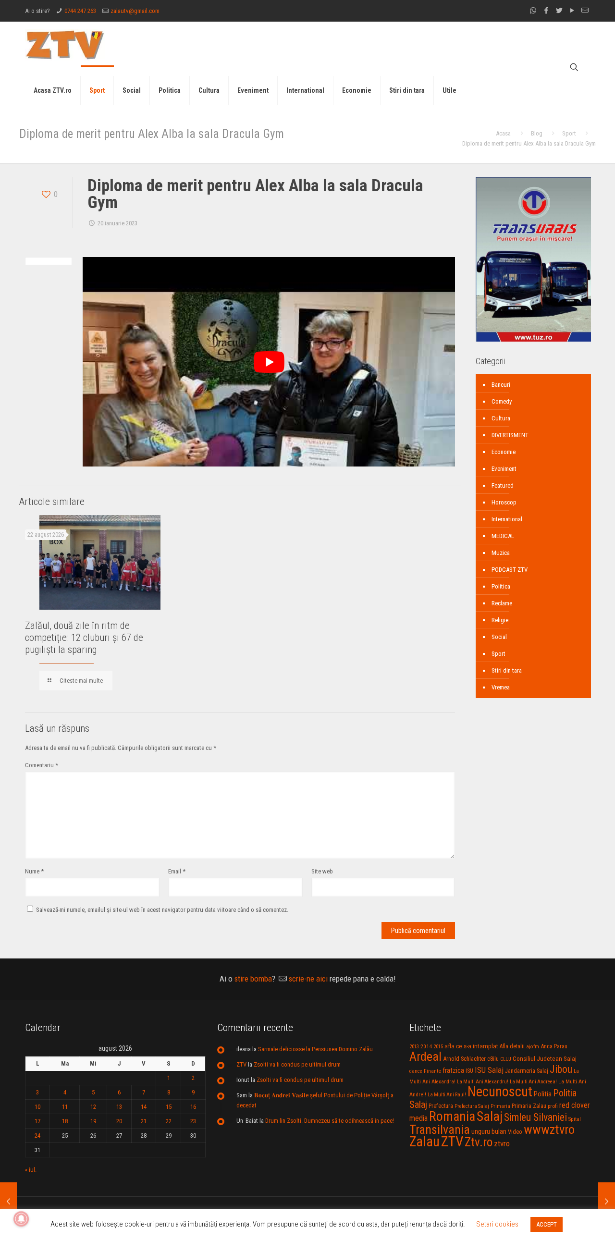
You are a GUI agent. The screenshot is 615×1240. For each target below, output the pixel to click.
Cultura (501, 418)
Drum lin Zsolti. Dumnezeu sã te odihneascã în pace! (329, 1120)
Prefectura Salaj (472, 1106)
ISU (469, 1071)
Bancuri (501, 384)
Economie (504, 451)
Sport (569, 133)
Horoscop (504, 502)
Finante (432, 1071)
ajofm (532, 1047)
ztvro (502, 1143)
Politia (543, 1094)
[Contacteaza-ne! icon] (585, 10)
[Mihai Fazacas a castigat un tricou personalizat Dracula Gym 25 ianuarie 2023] (606, 1201)
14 (144, 1106)
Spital (574, 1119)
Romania (452, 1116)
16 (193, 1106)
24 (37, 1135)
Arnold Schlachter (464, 1058)
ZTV (241, 1064)
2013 (414, 1047)
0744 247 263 (80, 10)
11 (65, 1106)
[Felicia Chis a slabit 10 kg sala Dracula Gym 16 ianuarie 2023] (8, 1201)
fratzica (453, 1070)
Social (499, 636)
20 (119, 1121)
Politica (501, 586)
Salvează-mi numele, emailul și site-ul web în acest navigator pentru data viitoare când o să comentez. (162, 909)
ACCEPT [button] (546, 1224)
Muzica (501, 552)
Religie (500, 620)
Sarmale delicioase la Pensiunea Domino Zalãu (315, 1049)
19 (93, 1121)
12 (93, 1106)
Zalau (424, 1141)
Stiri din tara (507, 670)
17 (37, 1121)
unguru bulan (488, 1131)
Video (515, 1131)
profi (553, 1106)
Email (176, 871)
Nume (34, 871)
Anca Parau (554, 1046)
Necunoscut (499, 1091)
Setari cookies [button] (497, 1224)
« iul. (31, 1169)
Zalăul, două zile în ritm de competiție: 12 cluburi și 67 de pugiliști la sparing (84, 637)
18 (65, 1121)
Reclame (502, 603)
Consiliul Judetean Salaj (545, 1058)
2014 (426, 1046)
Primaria (500, 1106)
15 (169, 1106)
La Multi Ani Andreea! (533, 1082)
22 (169, 1121)
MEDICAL (503, 536)
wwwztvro (549, 1129)
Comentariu (41, 765)
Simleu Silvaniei (535, 1117)
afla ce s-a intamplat (471, 1046)
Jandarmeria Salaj (526, 1070)
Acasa (503, 133)
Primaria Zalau (529, 1106)
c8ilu (493, 1058)
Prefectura (441, 1106)
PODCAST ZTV (510, 569)
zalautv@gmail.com (135, 10)
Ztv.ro (478, 1142)
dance (415, 1071)
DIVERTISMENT (510, 435)
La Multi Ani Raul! (447, 1095)
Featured (503, 485)
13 (119, 1106)
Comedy (502, 401)
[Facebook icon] (546, 10)
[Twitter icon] (559, 10)
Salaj (490, 1116)
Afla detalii (512, 1046)
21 (144, 1121)
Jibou (561, 1069)
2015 (438, 1047)
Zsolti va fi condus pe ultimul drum (297, 1064)
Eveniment (504, 468)
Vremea (501, 687)
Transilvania (439, 1129)
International (507, 519)
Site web (322, 871)
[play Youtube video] (269, 362)
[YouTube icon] (572, 10)
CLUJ (505, 1059)
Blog (536, 133)
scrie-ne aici (308, 978)
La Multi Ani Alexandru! (482, 1082)
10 (37, 1106)
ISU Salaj (489, 1070)
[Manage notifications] (21, 1219)
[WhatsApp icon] (533, 10)
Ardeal (425, 1056)
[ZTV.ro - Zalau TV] (65, 44)
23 (193, 1121)
